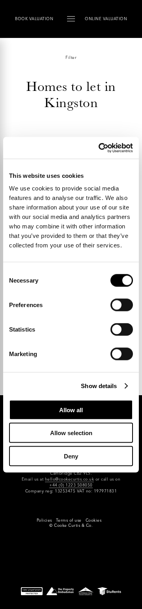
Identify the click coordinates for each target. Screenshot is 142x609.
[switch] (121, 304)
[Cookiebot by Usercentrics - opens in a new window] (100, 148)
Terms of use (69, 520)
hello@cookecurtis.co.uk (69, 479)
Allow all (71, 409)
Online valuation (106, 18)
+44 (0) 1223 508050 (71, 485)
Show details (99, 386)
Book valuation (34, 18)
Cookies (94, 520)
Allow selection (71, 433)
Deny (71, 456)
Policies (44, 520)
